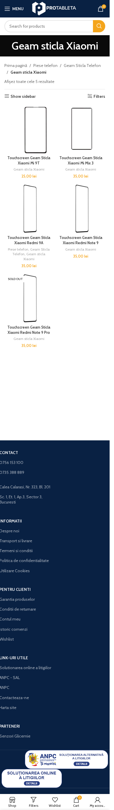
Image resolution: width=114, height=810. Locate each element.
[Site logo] (54, 8)
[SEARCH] (99, 26)
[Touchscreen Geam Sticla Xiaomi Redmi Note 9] (81, 208)
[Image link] (66, 759)
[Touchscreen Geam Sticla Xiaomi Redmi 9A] (28, 208)
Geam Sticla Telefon (82, 65)
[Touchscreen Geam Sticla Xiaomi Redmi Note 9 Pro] (28, 298)
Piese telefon (45, 65)
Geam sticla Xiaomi (28, 169)
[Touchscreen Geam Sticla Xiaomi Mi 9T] (28, 128)
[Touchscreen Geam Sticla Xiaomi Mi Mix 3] (81, 128)
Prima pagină (15, 65)
